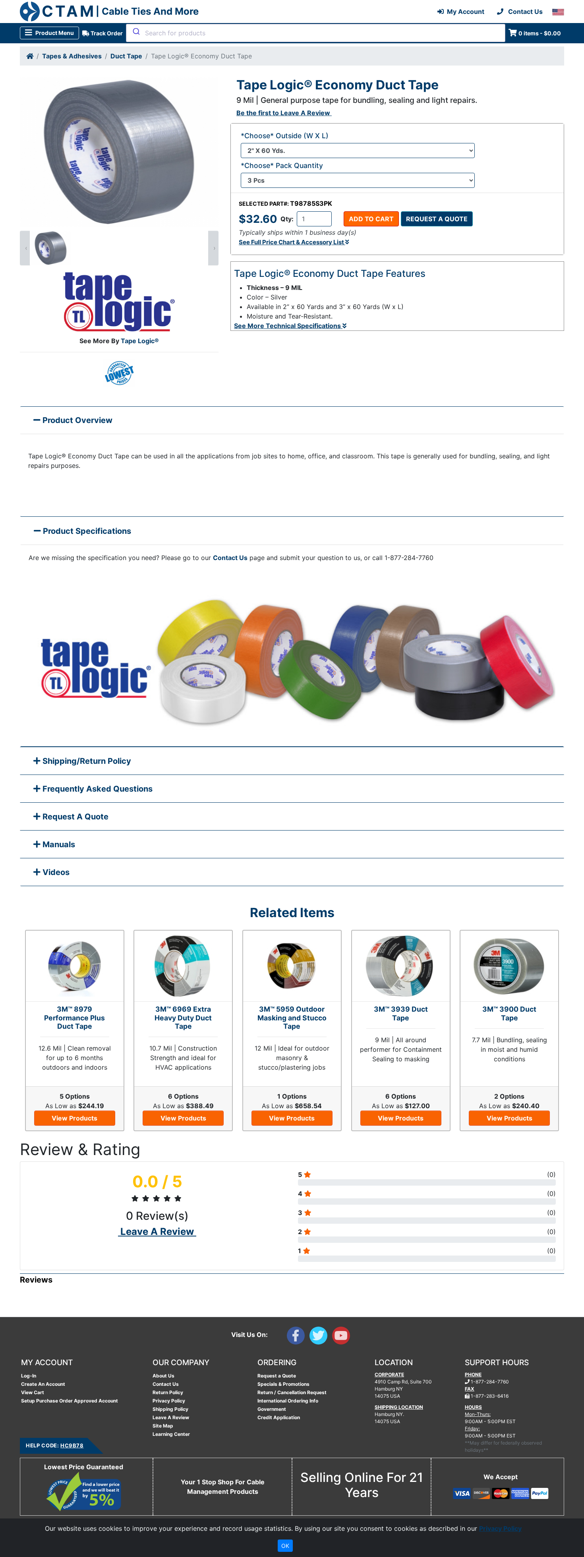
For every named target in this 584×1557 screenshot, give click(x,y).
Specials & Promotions (283, 1384)
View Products (74, 1118)
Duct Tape (126, 56)
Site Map (163, 1426)
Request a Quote (437, 219)
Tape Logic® (140, 341)
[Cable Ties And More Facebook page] (298, 1337)
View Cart (32, 1392)
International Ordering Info (287, 1401)
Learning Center (171, 1434)
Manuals (58, 844)
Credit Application (278, 1417)
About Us (163, 1376)
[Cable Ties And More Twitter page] (320, 1337)
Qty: (287, 219)
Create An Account (43, 1384)
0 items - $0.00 (539, 33)
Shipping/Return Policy (86, 761)
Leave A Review (171, 1417)
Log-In (28, 1376)
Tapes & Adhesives (72, 56)
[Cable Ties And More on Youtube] (342, 1337)
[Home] (29, 56)
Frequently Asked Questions (97, 789)
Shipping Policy (170, 1409)
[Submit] (135, 31)
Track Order (106, 33)
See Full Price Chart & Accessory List (292, 242)
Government (271, 1409)
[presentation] (25, 248)
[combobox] (315, 33)
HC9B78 (71, 1445)
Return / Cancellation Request (292, 1392)
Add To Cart (371, 219)
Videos (55, 872)
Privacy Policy (169, 1401)
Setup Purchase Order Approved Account (69, 1401)
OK (285, 1545)
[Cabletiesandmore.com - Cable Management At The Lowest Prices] (30, 11)
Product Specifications (86, 531)
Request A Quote (74, 816)
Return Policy (168, 1392)
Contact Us (230, 558)
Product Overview (76, 420)
